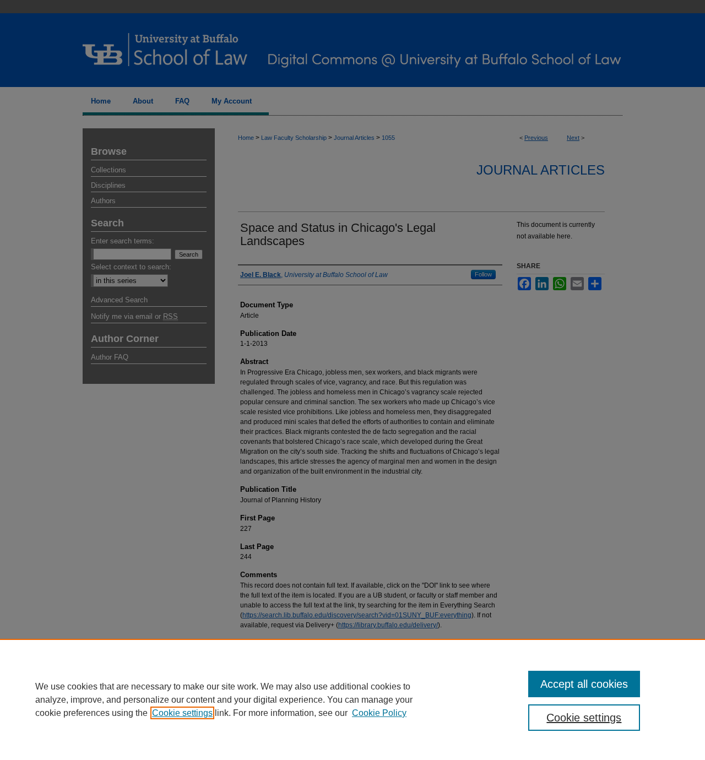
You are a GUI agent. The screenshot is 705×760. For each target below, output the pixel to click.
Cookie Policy (379, 713)
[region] (352, 699)
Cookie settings (182, 713)
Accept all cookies (584, 684)
